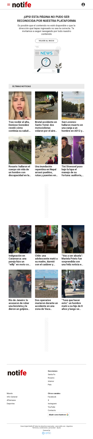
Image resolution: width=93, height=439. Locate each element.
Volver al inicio (46, 41)
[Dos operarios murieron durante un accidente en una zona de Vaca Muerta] (46, 284)
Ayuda (59, 428)
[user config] (83, 4)
